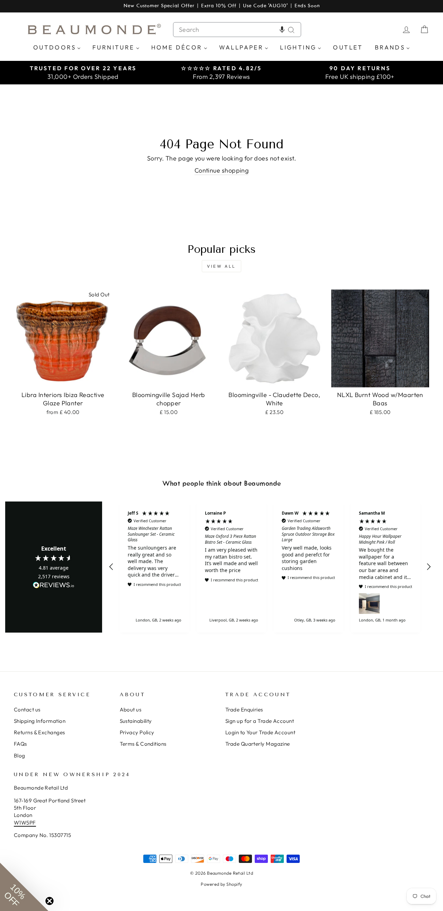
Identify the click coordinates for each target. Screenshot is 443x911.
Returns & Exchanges (39, 732)
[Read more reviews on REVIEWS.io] (53, 585)
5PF (31, 822)
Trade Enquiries (244, 709)
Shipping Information (39, 721)
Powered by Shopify (221, 884)
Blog (19, 755)
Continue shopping (222, 170)
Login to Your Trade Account (260, 732)
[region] (270, 567)
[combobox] (237, 29)
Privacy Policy (137, 732)
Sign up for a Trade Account (259, 721)
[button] (282, 29)
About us (131, 709)
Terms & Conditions (143, 743)
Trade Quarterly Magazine (257, 743)
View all (221, 266)
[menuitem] (57, 47)
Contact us (27, 709)
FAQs (20, 743)
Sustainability (136, 721)
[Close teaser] (49, 900)
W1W (20, 822)
